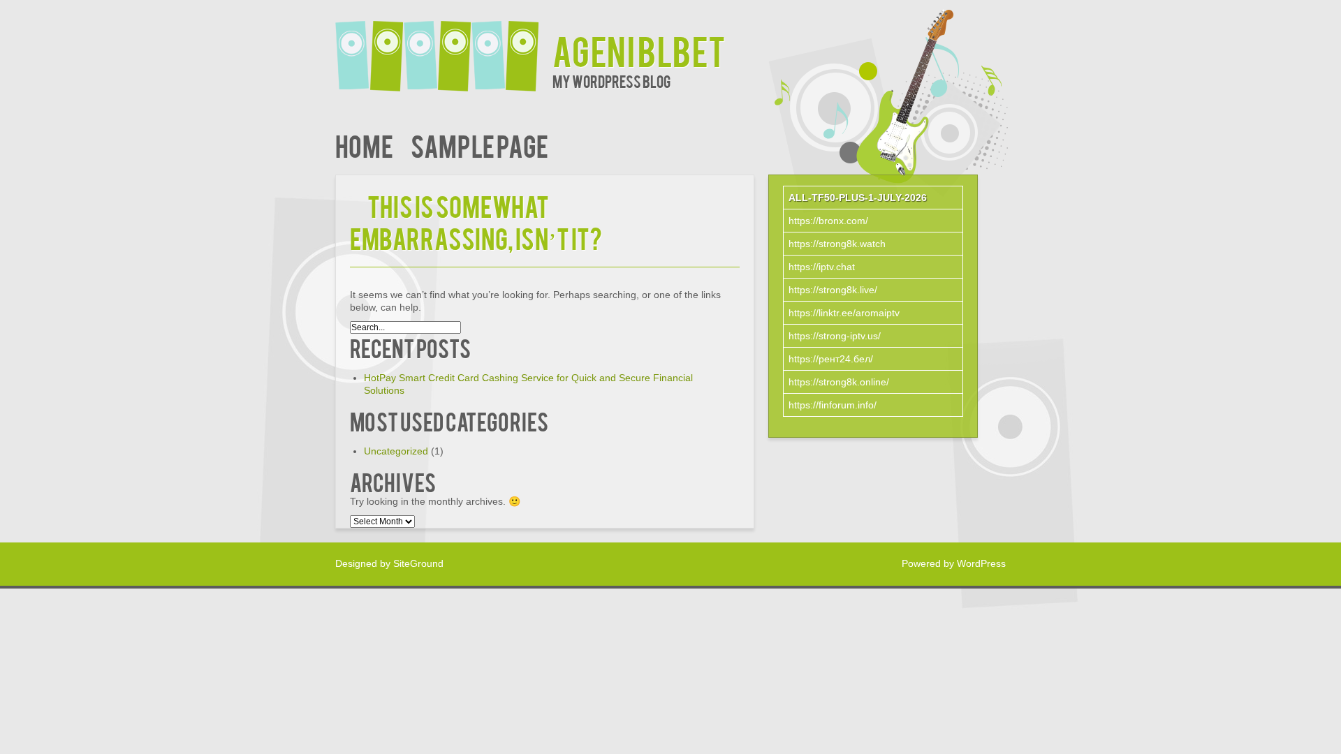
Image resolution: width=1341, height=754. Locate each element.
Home (364, 144)
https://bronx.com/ (828, 220)
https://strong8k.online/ (839, 381)
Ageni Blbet (639, 50)
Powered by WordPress (954, 563)
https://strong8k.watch (837, 243)
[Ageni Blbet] (443, 47)
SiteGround (418, 563)
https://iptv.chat (822, 266)
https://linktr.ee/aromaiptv (844, 312)
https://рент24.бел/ (831, 358)
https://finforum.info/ (833, 405)
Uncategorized (396, 451)
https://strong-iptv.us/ (835, 335)
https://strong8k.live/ (833, 289)
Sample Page (479, 144)
